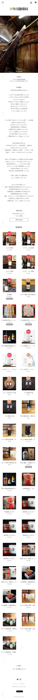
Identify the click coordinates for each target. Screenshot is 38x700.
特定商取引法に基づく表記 (19, 686)
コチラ (26, 81)
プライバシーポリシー (19, 683)
